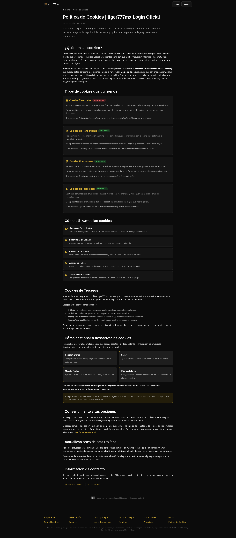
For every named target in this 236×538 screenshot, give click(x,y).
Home (67, 10)
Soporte (73, 522)
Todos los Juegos (126, 517)
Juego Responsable (102, 522)
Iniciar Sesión (75, 517)
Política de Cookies (177, 522)
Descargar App (101, 517)
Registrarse (49, 517)
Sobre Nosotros (51, 522)
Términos (123, 522)
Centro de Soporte (74, 484)
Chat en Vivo (94, 484)
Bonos (171, 517)
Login (176, 4)
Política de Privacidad (86, 432)
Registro (186, 4)
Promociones (150, 517)
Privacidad (148, 522)
